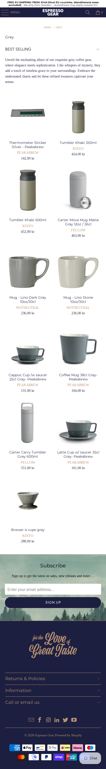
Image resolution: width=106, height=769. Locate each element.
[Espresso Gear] (53, 12)
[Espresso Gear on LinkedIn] (57, 720)
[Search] (87, 12)
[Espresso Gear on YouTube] (74, 720)
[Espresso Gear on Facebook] (40, 720)
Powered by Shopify (68, 735)
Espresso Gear (44, 735)
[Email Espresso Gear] (31, 720)
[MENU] (2, 12)
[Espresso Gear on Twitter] (65, 720)
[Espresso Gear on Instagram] (48, 720)
